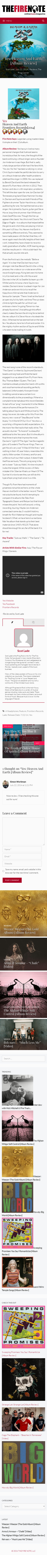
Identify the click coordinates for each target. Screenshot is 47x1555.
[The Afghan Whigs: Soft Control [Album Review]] (23, 1016)
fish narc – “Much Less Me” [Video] (17, 1539)
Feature (22, 711)
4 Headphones (11, 711)
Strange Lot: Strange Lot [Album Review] (20, 1404)
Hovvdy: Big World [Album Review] (17, 1487)
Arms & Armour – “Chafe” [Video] (17, 1531)
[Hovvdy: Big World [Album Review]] (23, 1482)
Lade (5, 715)
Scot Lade (23, 650)
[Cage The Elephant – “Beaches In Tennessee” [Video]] (23, 1429)
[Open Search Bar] (43, 21)
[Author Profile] (13, 622)
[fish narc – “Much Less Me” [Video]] (23, 1048)
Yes (30, 715)
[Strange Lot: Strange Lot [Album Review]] (23, 1399)
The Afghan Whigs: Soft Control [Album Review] (23, 1535)
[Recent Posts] (33, 622)
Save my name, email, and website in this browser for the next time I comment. (23, 871)
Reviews (33, 69)
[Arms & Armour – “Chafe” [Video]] (23, 969)
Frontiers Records (11, 607)
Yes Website (8, 600)
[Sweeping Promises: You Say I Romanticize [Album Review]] (23, 1346)
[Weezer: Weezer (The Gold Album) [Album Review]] (23, 935)
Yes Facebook (9, 604)
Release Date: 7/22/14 (18, 715)
